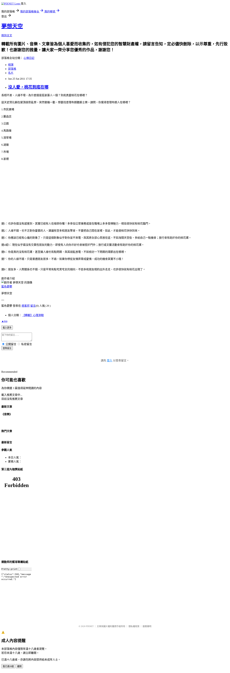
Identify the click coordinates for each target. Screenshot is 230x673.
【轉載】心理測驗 (33, 315)
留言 (33, 305)
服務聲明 (147, 626)
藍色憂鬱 (6, 286)
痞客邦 (26, 305)
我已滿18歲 (8, 666)
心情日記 (29, 58)
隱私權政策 (133, 626)
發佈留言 (7, 348)
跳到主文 (6, 35)
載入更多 (7, 327)
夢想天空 (12, 26)
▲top (4, 321)
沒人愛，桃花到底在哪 (28, 87)
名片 (10, 72)
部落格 (12, 68)
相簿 (10, 64)
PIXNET (90, 626)
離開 (19, 666)
